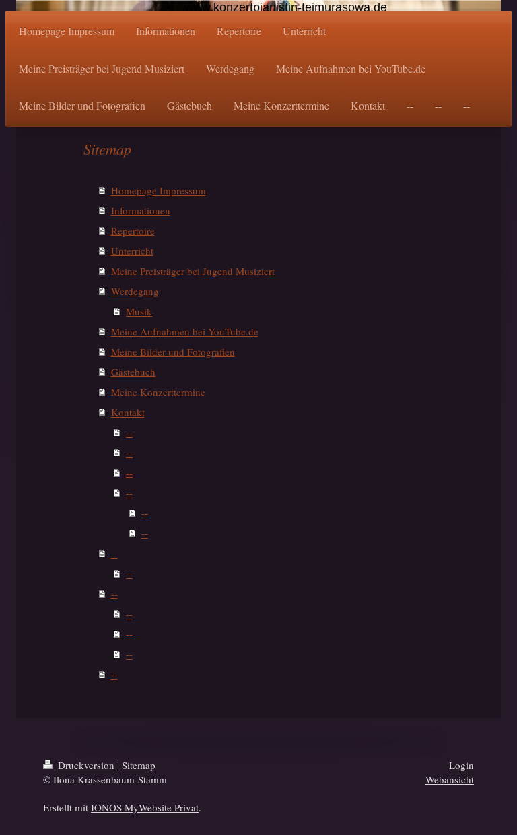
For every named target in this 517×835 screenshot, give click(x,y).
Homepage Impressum (158, 190)
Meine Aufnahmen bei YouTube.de (184, 331)
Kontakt (128, 412)
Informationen (140, 210)
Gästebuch (133, 372)
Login (461, 765)
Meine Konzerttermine (158, 392)
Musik (139, 311)
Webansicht (449, 779)
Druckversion (86, 765)
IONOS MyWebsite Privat (145, 807)
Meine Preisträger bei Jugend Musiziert (193, 271)
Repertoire (133, 230)
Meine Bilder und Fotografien (173, 351)
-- (129, 432)
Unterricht (132, 250)
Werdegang (135, 291)
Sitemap (139, 765)
